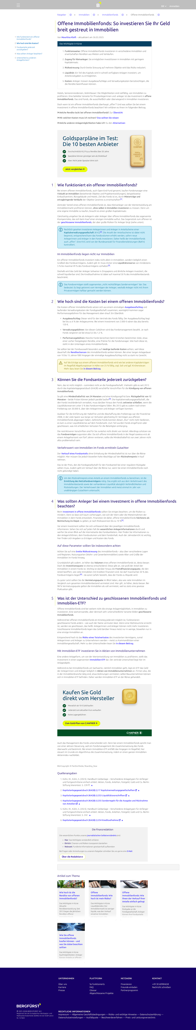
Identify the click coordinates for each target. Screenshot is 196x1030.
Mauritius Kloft (68, 37)
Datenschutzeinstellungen (71, 1017)
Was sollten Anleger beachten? (29, 54)
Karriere (62, 987)
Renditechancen (79, 352)
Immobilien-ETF (97, 659)
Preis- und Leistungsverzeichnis (140, 1017)
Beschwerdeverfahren (112, 1017)
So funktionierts (97, 984)
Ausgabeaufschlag (134, 307)
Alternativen (119, 123)
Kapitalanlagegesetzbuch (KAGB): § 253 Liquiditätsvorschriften (94, 795)
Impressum (63, 1014)
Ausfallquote (92, 1017)
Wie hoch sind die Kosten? (28, 43)
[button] (18, 7)
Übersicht (118, 112)
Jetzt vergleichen (74, 169)
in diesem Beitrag (92, 368)
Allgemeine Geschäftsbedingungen (89, 1014)
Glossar (93, 990)
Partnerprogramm (129, 990)
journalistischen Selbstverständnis (102, 835)
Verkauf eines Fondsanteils (74, 453)
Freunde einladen (129, 987)
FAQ (91, 987)
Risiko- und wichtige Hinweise (123, 1014)
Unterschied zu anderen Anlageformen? (26, 59)
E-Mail (129, 851)
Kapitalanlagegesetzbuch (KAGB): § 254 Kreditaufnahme (91, 820)
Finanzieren (126, 984)
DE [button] (163, 6)
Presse (61, 990)
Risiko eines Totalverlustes (96, 637)
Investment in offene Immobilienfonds (82, 511)
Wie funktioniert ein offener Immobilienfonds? (28, 38)
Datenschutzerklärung (150, 1014)
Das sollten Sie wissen (108, 118)
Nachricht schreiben (161, 987)
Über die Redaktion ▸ (72, 856)
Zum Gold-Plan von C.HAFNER (80, 723)
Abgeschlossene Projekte (101, 993)
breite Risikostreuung (86, 551)
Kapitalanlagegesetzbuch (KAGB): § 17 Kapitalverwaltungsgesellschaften (99, 790)
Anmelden (174, 6)
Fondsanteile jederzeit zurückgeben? (26, 48)
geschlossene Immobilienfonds (76, 222)
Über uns (62, 984)
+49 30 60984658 (160, 984)
